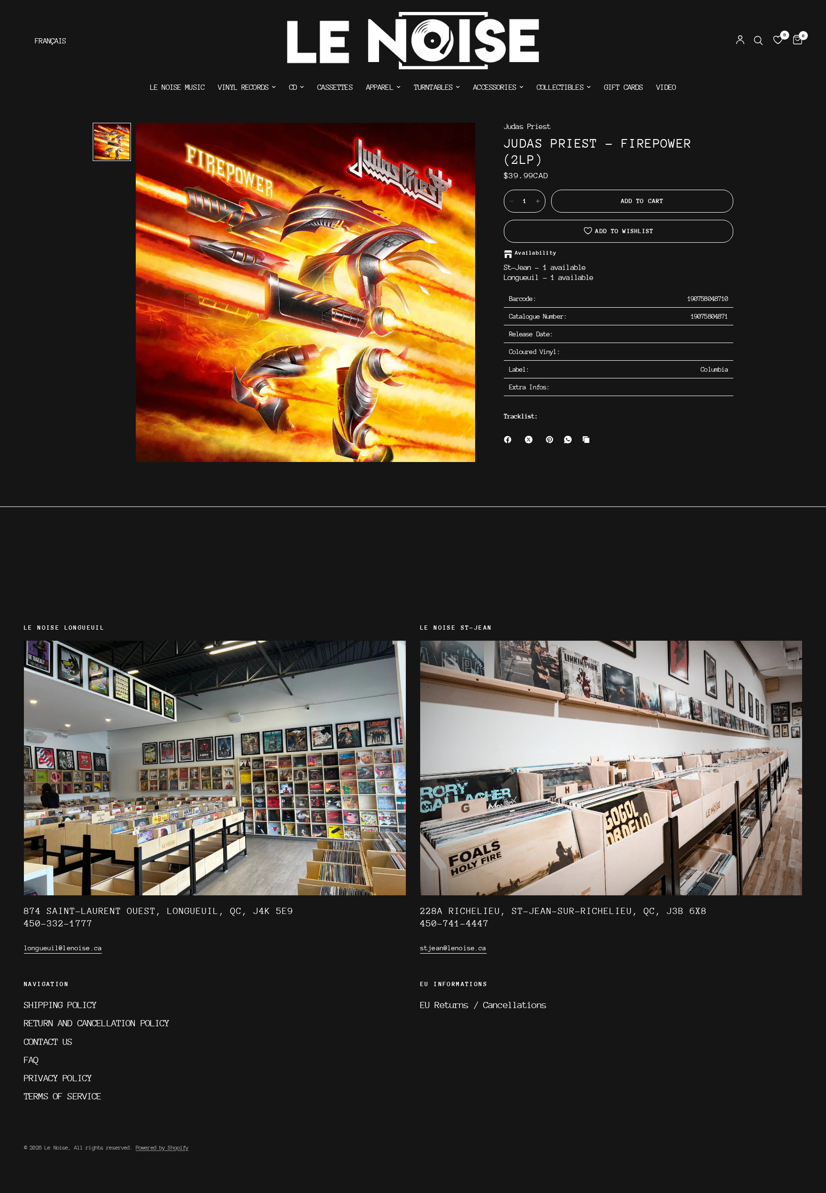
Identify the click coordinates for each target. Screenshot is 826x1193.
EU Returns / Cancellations (483, 1005)
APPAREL (379, 87)
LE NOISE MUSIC (177, 87)
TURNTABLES (433, 87)
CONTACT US (48, 1041)
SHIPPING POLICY (60, 1005)
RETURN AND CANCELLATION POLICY (97, 1023)
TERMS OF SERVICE (62, 1096)
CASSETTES (334, 87)
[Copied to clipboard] (588, 439)
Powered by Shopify (162, 1147)
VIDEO (666, 87)
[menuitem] (177, 87)
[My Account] (740, 40)
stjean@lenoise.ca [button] (453, 948)
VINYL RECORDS (243, 87)
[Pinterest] (551, 439)
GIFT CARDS (623, 87)
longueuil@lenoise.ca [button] (63, 948)
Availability (535, 253)
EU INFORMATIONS (454, 984)
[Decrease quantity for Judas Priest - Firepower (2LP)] (511, 201)
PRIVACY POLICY (58, 1078)
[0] (795, 40)
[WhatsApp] (570, 439)
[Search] (758, 40)
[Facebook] (509, 439)
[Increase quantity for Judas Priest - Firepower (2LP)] (538, 201)
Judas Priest (527, 127)
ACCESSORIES (494, 87)
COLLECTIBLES (560, 87)
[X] (530, 439)
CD (293, 87)
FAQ (31, 1059)
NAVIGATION (46, 984)
